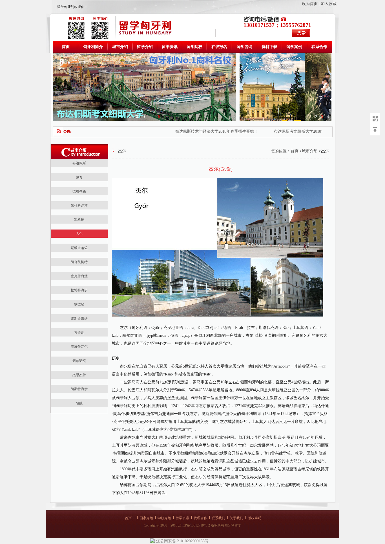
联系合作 (319, 47)
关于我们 (236, 518)
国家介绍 (146, 518)
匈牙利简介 (93, 47)
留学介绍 (145, 47)
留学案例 (294, 47)
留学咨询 (244, 47)
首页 (66, 47)
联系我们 (218, 518)
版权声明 (254, 518)
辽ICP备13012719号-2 (194, 525)
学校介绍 (164, 518)
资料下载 (269, 47)
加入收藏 (329, 4)
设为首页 (310, 4)
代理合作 (200, 518)
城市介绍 (120, 47)
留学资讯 (170, 47)
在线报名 (219, 47)
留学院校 (194, 47)
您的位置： (281, 151)
